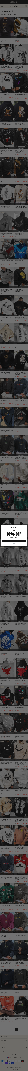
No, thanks (14, 543)
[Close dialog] (26, 526)
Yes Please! (14, 541)
